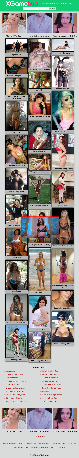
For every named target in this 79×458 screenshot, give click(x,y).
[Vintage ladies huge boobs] (21, 5)
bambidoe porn (40, 436)
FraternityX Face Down (20, 447)
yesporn (21, 443)
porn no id (62, 447)
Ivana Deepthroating (9, 443)
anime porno (72, 443)
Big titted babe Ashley (59, 443)
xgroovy (53, 447)
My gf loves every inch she (39, 447)
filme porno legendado (41, 443)
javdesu (29, 443)
